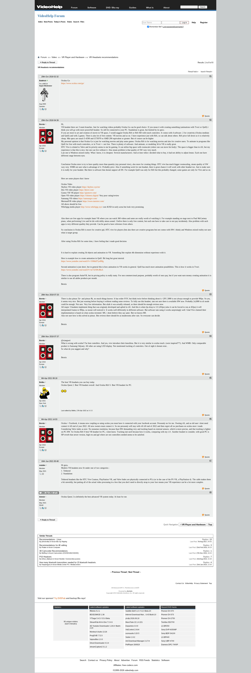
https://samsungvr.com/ (87, 198)
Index (40, 22)
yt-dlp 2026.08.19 (132, 618)
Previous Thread (119, 572)
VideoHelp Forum (51, 16)
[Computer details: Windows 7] (43, 509)
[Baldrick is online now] (48, 94)
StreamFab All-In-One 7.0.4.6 (101, 622)
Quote (207, 116)
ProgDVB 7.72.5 (96, 636)
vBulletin (129, 591)
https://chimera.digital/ (89, 195)
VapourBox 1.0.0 (96, 639)
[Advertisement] (125, 42)
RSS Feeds (144, 660)
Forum (74, 7)
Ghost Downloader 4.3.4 (99, 643)
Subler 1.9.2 (130, 637)
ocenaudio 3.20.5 (132, 633)
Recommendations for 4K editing (53, 545)
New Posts (48, 22)
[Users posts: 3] (40, 407)
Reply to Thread (47, 62)
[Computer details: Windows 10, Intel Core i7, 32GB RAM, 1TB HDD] (43, 407)
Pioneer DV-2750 (168, 618)
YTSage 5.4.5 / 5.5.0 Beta (100, 618)
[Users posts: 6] (40, 509)
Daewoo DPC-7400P (169, 645)
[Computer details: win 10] (43, 152)
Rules (69, 22)
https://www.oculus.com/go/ (72, 83)
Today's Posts (60, 22)
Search (76, 22)
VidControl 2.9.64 (132, 630)
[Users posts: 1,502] (40, 152)
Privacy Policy (106, 660)
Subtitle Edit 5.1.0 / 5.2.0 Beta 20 (138, 611)
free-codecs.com (130, 665)
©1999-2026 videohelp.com (125, 670)
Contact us (93, 660)
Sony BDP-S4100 (168, 633)
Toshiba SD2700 (167, 622)
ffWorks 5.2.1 (95, 611)
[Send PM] (45, 110)
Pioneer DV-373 (167, 615)
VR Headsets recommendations (103, 57)
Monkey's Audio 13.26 (98, 632)
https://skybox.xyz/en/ (91, 187)
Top (210, 524)
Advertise (125, 660)
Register (204, 22)
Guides (132, 7)
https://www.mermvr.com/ (93, 201)
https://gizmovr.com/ (88, 193)
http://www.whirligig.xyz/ (91, 207)
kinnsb (42, 497)
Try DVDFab (60, 598)
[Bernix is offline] (48, 136)
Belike (41, 382)
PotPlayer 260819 (133, 645)
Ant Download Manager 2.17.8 (138, 641)
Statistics (156, 660)
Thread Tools (192, 72)
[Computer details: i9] (43, 110)
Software (91, 7)
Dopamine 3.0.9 (132, 626)
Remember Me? (156, 27)
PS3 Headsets (45, 557)
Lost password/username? (173, 27)
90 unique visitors (71, 622)
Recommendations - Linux (50, 539)
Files (82, 22)
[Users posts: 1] (40, 474)
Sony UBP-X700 (167, 641)
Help (194, 22)
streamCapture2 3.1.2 (98, 647)
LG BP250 (165, 626)
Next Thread (133, 572)
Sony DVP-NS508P (169, 630)
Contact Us (180, 583)
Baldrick (42, 81)
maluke (42, 465)
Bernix (42, 124)
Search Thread (206, 72)
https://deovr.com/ (86, 190)
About (116, 660)
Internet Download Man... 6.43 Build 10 (141, 615)
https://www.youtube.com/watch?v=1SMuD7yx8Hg (82, 261)
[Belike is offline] (48, 393)
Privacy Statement (201, 583)
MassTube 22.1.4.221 (134, 622)
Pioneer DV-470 (167, 611)
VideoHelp (189, 583)
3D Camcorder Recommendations (53, 551)
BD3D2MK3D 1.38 (97, 615)
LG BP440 (165, 637)
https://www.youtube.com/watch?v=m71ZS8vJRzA (82, 270)
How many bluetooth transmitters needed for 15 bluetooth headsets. (67, 562)
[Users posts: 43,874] (40, 110)
